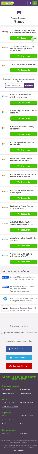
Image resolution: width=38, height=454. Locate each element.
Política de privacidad (26, 416)
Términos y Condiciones (9, 420)
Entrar (30, 3)
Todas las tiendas (25, 389)
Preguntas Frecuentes (26, 402)
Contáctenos (23, 424)
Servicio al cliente (19, 450)
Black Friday (6, 433)
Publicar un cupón (25, 393)
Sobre (4, 416)
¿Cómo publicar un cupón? (10, 406)
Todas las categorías (8, 393)
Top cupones (6, 389)
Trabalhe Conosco (7, 424)
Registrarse (29, 85)
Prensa (22, 420)
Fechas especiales (9, 430)
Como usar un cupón (8, 402)
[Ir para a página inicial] (8, 3)
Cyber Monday (24, 433)
